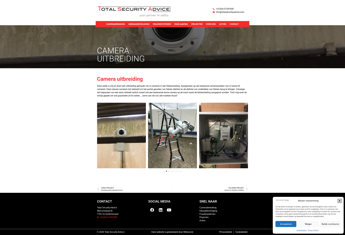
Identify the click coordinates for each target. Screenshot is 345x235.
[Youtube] (169, 210)
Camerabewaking (115, 24)
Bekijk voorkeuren (330, 224)
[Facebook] (152, 210)
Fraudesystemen (162, 24)
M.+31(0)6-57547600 (107, 217)
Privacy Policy (313, 230)
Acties (222, 24)
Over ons (211, 24)
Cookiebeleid (301, 230)
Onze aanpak (181, 24)
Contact (234, 24)
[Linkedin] (161, 210)
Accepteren (286, 224)
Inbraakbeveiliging (138, 24)
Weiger (308, 224)
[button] (339, 201)
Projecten (197, 24)
